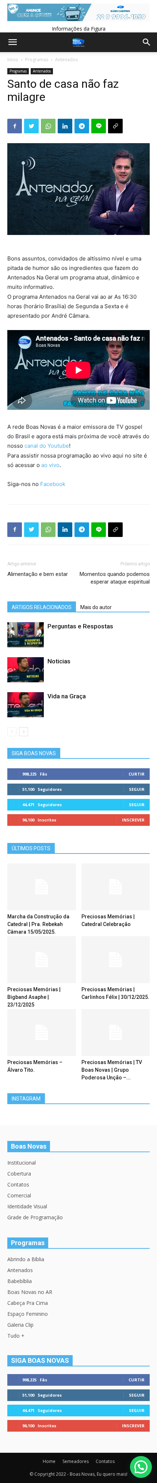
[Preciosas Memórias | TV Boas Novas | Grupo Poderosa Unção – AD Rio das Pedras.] (115, 1032)
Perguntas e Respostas (80, 626)
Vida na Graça (66, 696)
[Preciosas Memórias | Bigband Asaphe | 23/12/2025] (41, 959)
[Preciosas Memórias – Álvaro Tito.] (41, 1032)
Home (49, 1461)
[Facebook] (14, 126)
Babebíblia (19, 1281)
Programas (36, 59)
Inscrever (133, 820)
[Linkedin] (65, 126)
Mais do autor (96, 607)
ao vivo (50, 465)
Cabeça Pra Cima (27, 1302)
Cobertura (19, 1173)
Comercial (19, 1195)
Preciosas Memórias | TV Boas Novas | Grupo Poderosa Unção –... (111, 1069)
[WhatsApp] (48, 126)
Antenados (66, 59)
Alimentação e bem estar (37, 574)
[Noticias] (25, 669)
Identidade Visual (27, 1206)
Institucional (21, 1162)
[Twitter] (31, 126)
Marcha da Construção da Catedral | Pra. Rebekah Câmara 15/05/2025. (38, 924)
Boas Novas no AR (29, 1291)
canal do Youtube (46, 445)
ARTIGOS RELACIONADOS (42, 607)
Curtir (137, 774)
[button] (141, 1467)
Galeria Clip (20, 1324)
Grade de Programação (35, 1217)
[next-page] (23, 731)
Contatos (18, 1184)
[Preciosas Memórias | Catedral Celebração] (115, 886)
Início (12, 59)
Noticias (58, 661)
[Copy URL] (115, 126)
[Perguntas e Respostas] (25, 634)
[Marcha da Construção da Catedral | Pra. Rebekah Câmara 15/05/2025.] (41, 886)
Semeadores (75, 1461)
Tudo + (15, 1335)
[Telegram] (81, 126)
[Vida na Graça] (25, 704)
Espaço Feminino (27, 1313)
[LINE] (98, 126)
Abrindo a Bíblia (25, 1259)
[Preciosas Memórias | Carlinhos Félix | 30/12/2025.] (115, 959)
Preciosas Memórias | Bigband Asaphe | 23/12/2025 (34, 997)
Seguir (137, 789)
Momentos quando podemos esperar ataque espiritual (115, 578)
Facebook (52, 483)
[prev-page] (11, 731)
